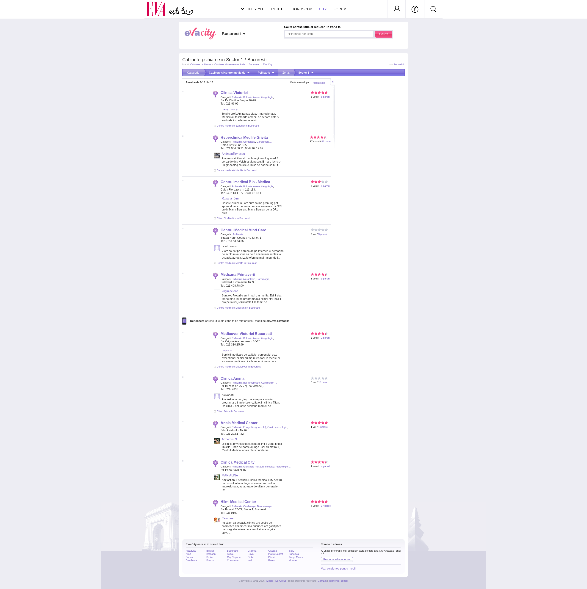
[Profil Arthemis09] (217, 443)
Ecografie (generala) (254, 427)
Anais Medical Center (239, 423)
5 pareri (325, 96)
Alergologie (267, 97)
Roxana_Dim (230, 198)
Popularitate (318, 82)
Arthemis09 (229, 439)
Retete (278, 9)
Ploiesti (272, 560)
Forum (340, 9)
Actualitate (16, 8)
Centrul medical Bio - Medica (245, 182)
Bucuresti (254, 64)
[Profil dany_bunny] (217, 113)
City (323, 9)
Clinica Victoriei (234, 93)
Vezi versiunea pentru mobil (338, 568)
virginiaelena (230, 291)
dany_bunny (230, 109)
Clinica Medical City (238, 462)
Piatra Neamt (275, 554)
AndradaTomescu (233, 153)
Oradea (272, 550)
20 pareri (323, 382)
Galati (251, 557)
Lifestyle (255, 9)
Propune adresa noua (337, 559)
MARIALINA (230, 475)
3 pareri (322, 234)
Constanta (232, 560)
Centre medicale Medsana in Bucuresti (238, 307)
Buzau (230, 554)
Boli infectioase (251, 97)
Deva (251, 554)
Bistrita (210, 550)
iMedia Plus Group (276, 580)
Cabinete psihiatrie (200, 64)
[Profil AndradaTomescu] (217, 157)
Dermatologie (264, 506)
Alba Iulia (191, 550)
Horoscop (302, 9)
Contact (322, 580)
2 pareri (325, 337)
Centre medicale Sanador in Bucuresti (238, 125)
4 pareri (325, 466)
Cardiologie (263, 141)
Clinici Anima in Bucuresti (230, 411)
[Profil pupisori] (217, 354)
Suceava (294, 554)
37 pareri (326, 505)
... (275, 97)
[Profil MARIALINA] (217, 479)
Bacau (189, 557)
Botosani (211, 554)
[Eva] (158, 5)
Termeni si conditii (338, 580)
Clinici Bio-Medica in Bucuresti (233, 218)
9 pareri (325, 278)
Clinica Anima (232, 378)
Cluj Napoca (234, 557)
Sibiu (291, 550)
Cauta (383, 34)
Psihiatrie (237, 97)
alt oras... (294, 560)
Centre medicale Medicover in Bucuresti (239, 366)
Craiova (252, 550)
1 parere (323, 427)
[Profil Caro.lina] (217, 522)
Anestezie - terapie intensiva (258, 466)
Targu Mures (296, 557)
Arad (188, 554)
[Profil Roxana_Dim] (217, 202)
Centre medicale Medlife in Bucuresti (237, 170)
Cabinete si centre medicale (229, 64)
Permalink (399, 64)
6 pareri (325, 186)
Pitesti (271, 557)
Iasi (250, 560)
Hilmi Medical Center (238, 502)
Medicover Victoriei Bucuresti (246, 334)
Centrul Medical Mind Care (243, 230)
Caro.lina (227, 518)
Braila (209, 557)
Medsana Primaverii (238, 275)
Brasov (210, 560)
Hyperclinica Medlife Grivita (244, 137)
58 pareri (326, 141)
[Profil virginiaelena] (217, 295)
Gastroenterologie (277, 427)
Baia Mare (191, 560)
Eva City (267, 64)
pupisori (227, 350)
